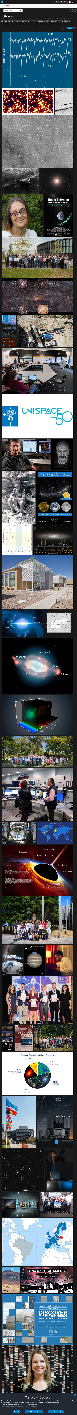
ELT (42, 19)
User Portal (64, 2)
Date (74, 28)
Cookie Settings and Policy (55, 1411)
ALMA (19, 19)
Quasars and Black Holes (9, 24)
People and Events (57, 21)
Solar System (23, 24)
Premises (67, 21)
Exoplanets (59, 19)
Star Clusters (33, 24)
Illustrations (25, 21)
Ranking (69, 28)
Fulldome (68, 19)
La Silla (33, 21)
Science (58, 2)
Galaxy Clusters (13, 21)
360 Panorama (12, 19)
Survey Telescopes (51, 24)
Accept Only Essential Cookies (34, 1411)
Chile (29, 19)
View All (3, 19)
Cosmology (36, 19)
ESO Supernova (49, 19)
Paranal (47, 21)
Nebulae (40, 21)
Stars (42, 24)
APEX (24, 19)
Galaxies (4, 21)
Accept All (17, 1411)
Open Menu (6, 6)
